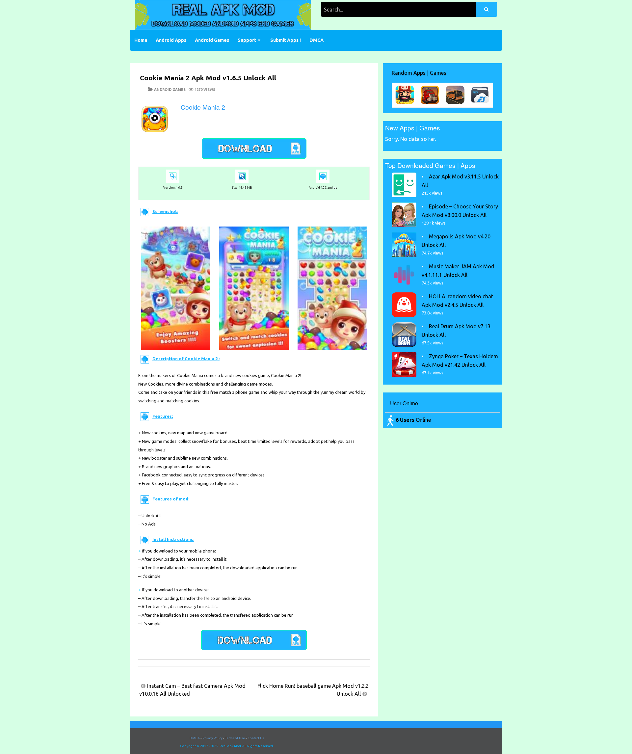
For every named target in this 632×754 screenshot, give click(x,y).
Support (247, 40)
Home (140, 40)
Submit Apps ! (285, 40)
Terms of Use (235, 738)
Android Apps (171, 40)
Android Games (212, 40)
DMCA (316, 40)
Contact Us (256, 738)
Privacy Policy (212, 738)
